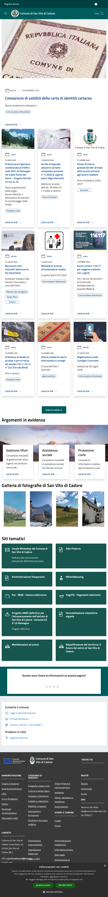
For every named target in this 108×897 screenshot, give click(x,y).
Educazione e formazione (34, 813)
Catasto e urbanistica (38, 801)
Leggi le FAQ (34, 858)
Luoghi (58, 820)
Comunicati (86, 788)
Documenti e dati (10, 818)
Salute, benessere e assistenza (64, 799)
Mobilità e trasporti (37, 806)
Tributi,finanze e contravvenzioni (62, 785)
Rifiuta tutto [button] (65, 885)
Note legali (60, 854)
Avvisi (13, 90)
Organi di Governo (10, 783)
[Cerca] (102, 13)
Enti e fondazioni (10, 799)
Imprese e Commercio (38, 796)
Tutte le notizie (52, 410)
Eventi (58, 825)
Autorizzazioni (61, 806)
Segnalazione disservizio (34, 851)
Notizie (14, 256)
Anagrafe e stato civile (39, 786)
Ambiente (59, 792)
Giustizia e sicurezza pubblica (38, 822)
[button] (54, 892)
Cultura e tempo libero (39, 791)
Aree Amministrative (12, 788)
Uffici (4, 794)
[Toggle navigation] (5, 13)
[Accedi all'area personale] (96, 4)
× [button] (105, 866)
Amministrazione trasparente (63, 842)
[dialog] (54, 880)
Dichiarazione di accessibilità (62, 862)
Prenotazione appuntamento (35, 842)
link (81, 879)
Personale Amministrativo (9, 811)
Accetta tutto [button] (43, 885)
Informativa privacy (64, 849)
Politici (5, 804)
